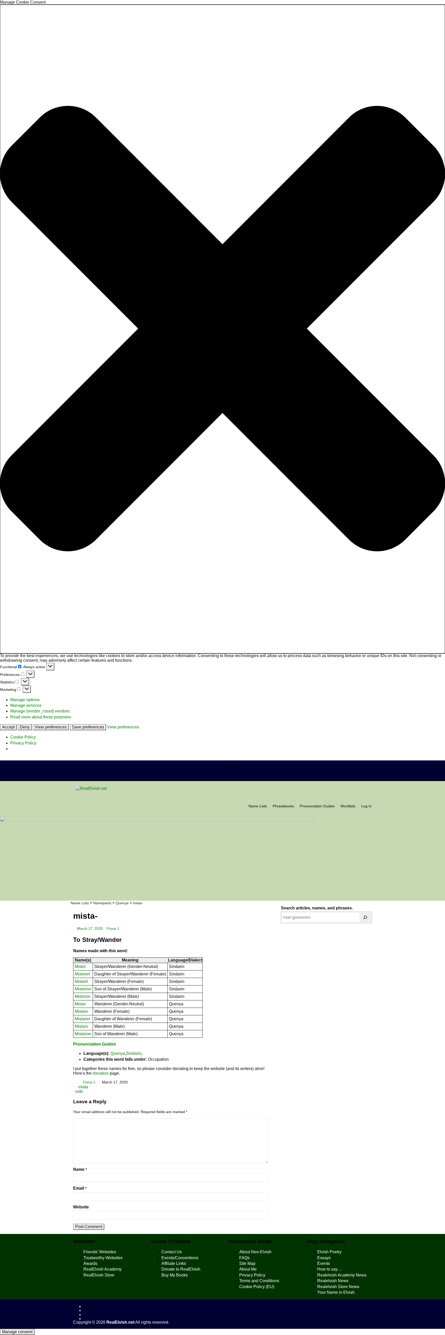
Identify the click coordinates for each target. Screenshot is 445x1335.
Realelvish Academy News (341, 1275)
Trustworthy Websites (103, 1258)
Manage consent (17, 1332)
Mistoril (81, 981)
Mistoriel (82, 974)
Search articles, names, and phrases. (317, 908)
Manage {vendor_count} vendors (40, 711)
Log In (366, 806)
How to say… (329, 1269)
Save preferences (88, 727)
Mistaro (81, 1026)
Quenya (117, 1053)
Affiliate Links (173, 1263)
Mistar (80, 1004)
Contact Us (171, 1252)
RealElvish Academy (102, 1269)
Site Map (247, 1263)
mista (82, 1087)
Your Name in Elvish (336, 1292)
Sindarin (133, 1053)
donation (101, 1073)
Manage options (25, 700)
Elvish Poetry (329, 1252)
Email (79, 1188)
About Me (248, 1269)
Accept (8, 727)
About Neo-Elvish (255, 1252)
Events (323, 1263)
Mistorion (83, 989)
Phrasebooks (283, 806)
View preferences (51, 727)
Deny (25, 727)
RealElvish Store (98, 1275)
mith (79, 1091)
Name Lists (258, 806)
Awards (90, 1263)
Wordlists (347, 806)
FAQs (244, 1258)
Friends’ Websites (99, 1252)
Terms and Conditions (259, 1281)
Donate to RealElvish (180, 1269)
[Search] (365, 917)
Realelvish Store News (338, 1286)
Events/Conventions (179, 1258)
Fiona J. (113, 929)
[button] (222, 329)
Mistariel (82, 1019)
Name (80, 1169)
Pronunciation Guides (317, 806)
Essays (324, 1258)
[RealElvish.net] (222, 788)
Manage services (25, 705)
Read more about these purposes (40, 717)
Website (81, 1207)
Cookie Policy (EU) (256, 1286)
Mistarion (83, 1034)
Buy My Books (174, 1275)
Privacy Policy (23, 743)
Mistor (80, 966)
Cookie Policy (23, 737)
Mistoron (82, 996)
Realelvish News (332, 1281)
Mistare (81, 1011)
